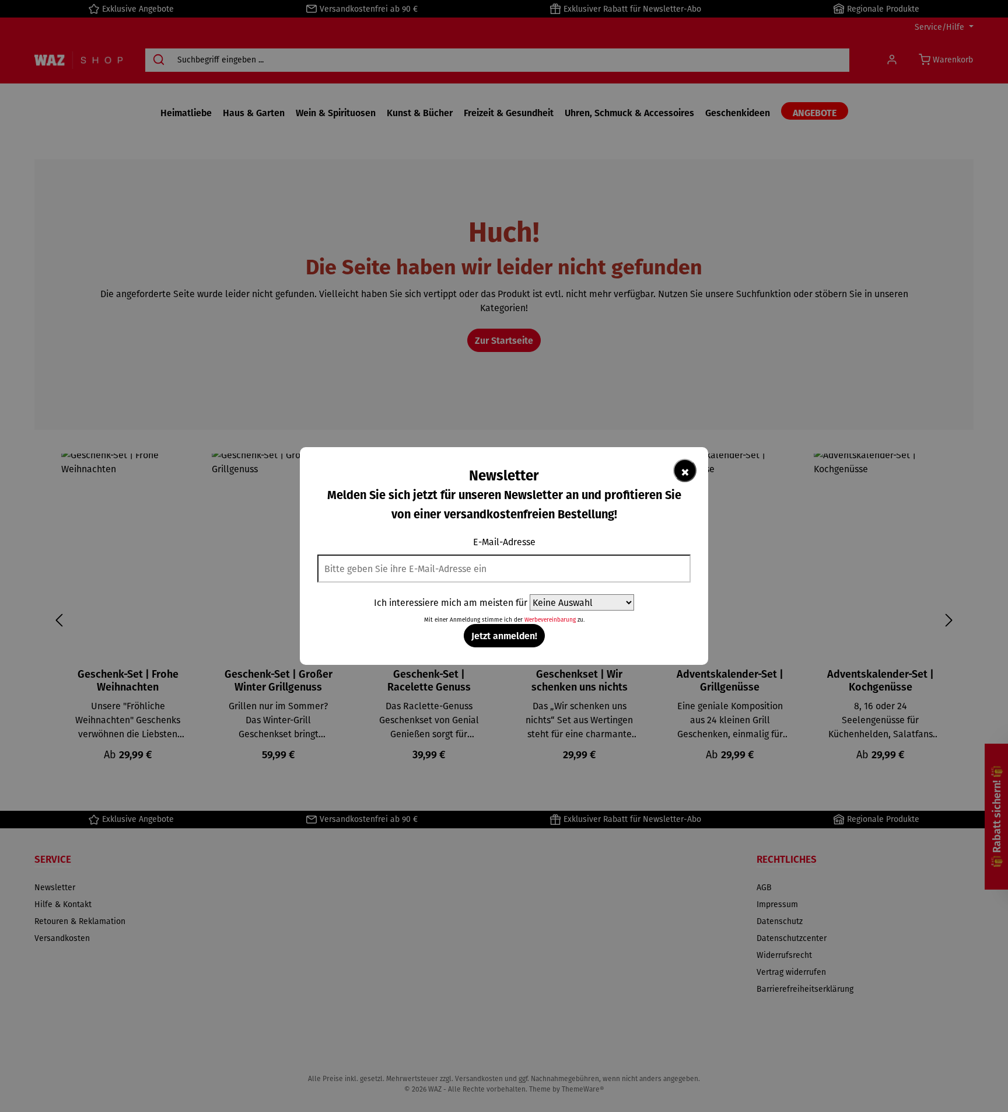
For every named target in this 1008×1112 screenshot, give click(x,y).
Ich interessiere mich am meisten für (450, 602)
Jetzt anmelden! (504, 635)
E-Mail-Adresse (504, 542)
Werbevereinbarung (550, 619)
